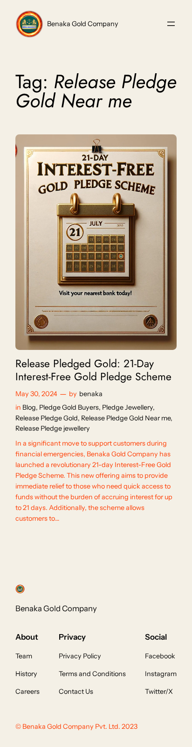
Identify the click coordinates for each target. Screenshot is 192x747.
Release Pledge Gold (46, 418)
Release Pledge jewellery (52, 428)
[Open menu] (171, 23)
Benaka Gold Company (82, 24)
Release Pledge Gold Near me (126, 418)
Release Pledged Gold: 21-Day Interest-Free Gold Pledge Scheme (93, 370)
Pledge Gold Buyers (69, 407)
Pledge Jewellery (127, 407)
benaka (91, 394)
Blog (29, 407)
